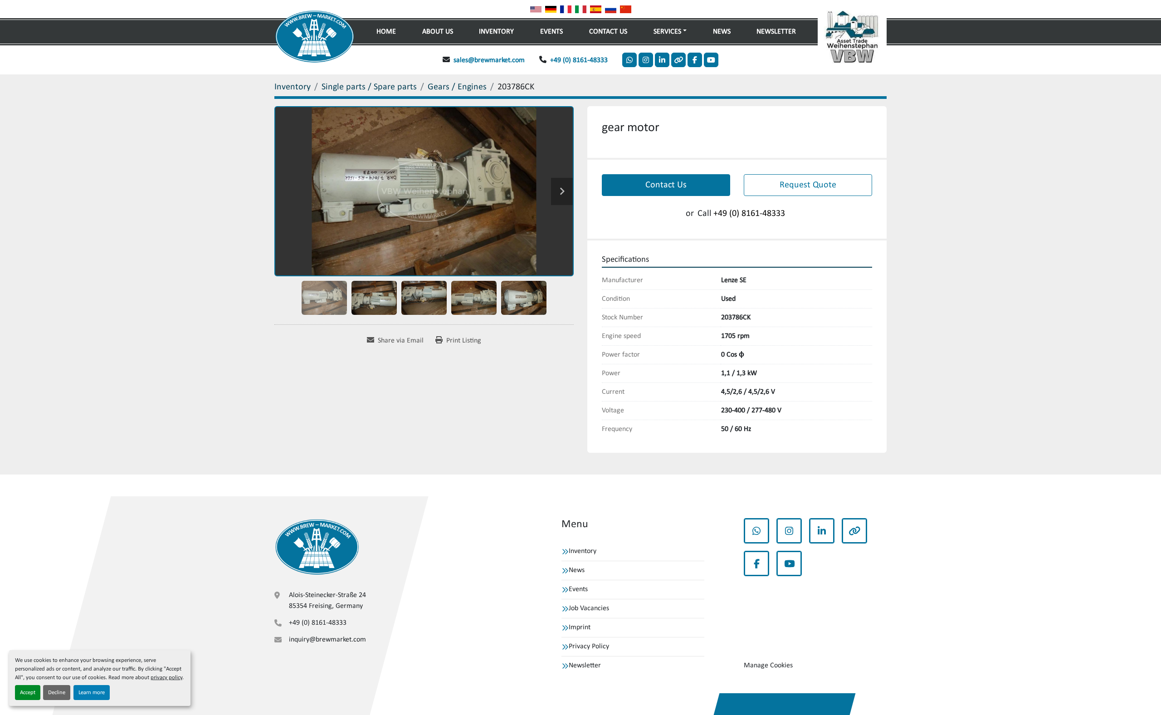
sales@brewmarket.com (489, 60)
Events (551, 31)
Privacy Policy (589, 646)
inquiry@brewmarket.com (327, 639)
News (722, 31)
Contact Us (608, 31)
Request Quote (808, 185)
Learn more (91, 692)
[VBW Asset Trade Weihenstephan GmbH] (317, 547)
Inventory (496, 31)
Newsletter (776, 31)
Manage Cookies (768, 665)
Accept (27, 692)
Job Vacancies (589, 608)
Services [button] (667, 31)
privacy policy (166, 678)
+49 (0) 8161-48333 (579, 60)
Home (386, 31)
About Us (437, 31)
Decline (56, 692)
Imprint (579, 627)
